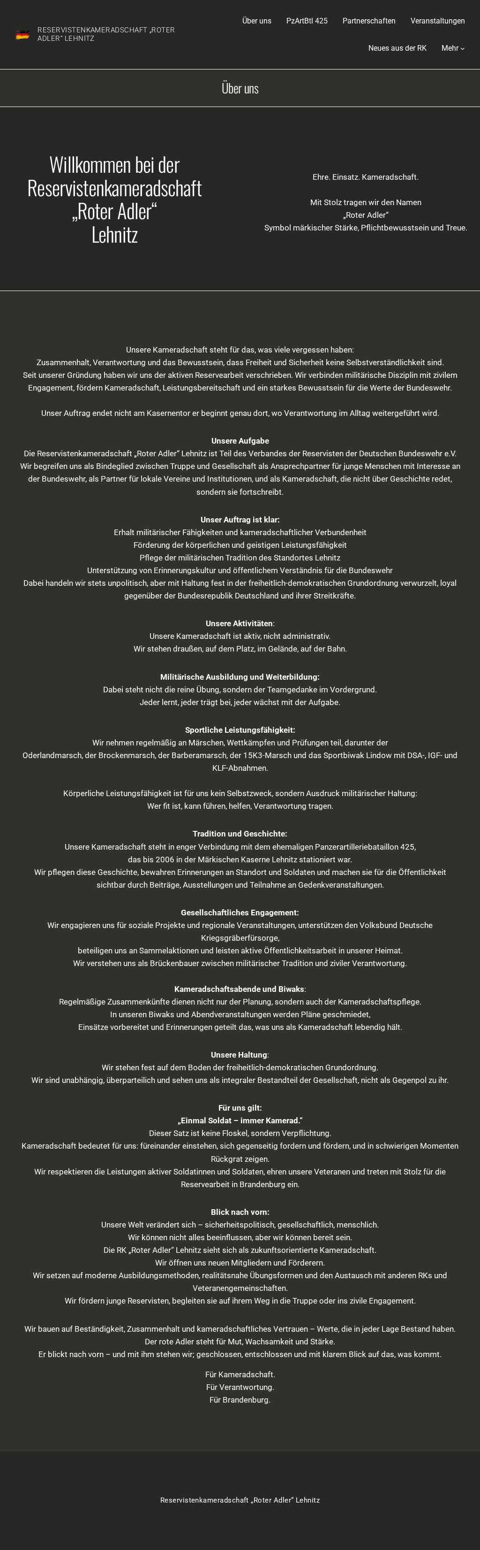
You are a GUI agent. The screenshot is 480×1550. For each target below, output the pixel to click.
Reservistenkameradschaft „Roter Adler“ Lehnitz (106, 34)
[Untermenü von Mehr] (462, 48)
